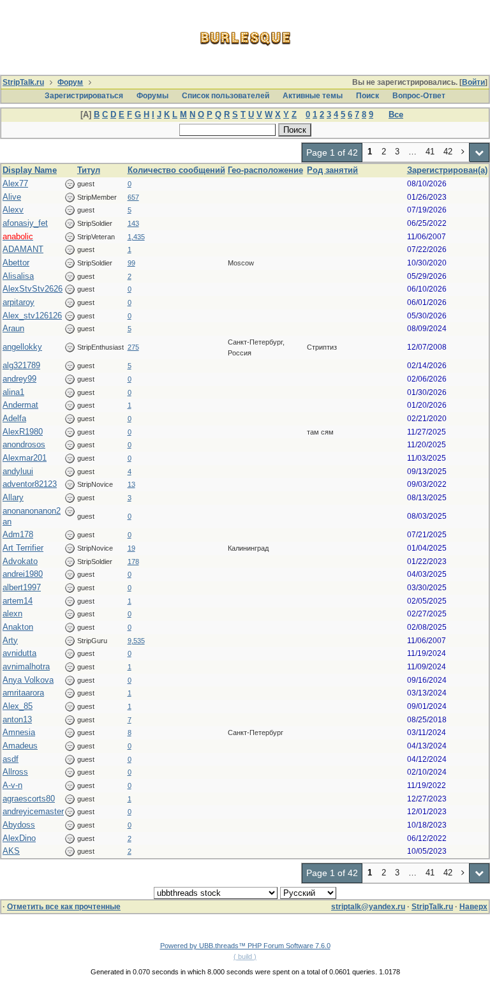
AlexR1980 (23, 431)
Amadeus (20, 745)
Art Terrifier (23, 548)
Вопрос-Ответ (418, 95)
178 (133, 561)
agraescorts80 (29, 798)
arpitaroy (18, 302)
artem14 (18, 601)
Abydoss (19, 824)
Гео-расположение (265, 170)
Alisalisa (18, 276)
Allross (15, 772)
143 (133, 223)
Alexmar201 (25, 458)
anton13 (17, 719)
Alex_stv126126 (32, 315)
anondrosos (24, 444)
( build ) (245, 956)
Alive (12, 197)
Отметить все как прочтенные (64, 906)
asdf (11, 759)
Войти (473, 82)
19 (131, 548)
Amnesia (19, 732)
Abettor (16, 262)
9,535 (136, 640)
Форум (70, 82)
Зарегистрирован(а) (447, 170)
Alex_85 (18, 706)
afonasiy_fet (25, 223)
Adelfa (14, 418)
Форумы (152, 95)
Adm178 (18, 534)
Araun (13, 328)
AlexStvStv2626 (33, 289)
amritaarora (23, 692)
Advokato (20, 561)
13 (131, 484)
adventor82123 (30, 484)
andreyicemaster (33, 811)
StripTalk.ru (23, 82)
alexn (12, 613)
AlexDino (19, 838)
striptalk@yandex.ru (368, 906)
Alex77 (15, 183)
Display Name (30, 170)
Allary (13, 497)
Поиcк (367, 95)
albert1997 (22, 587)
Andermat (20, 405)
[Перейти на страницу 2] (463, 152)
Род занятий (332, 170)
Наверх (473, 906)
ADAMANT (23, 249)
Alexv (13, 209)
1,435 (136, 237)
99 (131, 263)
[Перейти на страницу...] (479, 152)
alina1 (13, 392)
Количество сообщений (176, 170)
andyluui (18, 471)
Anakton (18, 627)
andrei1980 (23, 574)
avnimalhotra (26, 666)
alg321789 (21, 365)
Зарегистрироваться (84, 95)
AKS (11, 851)
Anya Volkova (28, 680)
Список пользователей (225, 95)
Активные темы (313, 95)
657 (133, 197)
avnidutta (19, 653)
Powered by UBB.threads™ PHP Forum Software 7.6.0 (245, 945)
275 (133, 347)
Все (396, 114)
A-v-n (12, 785)
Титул (88, 170)
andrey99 (19, 378)
